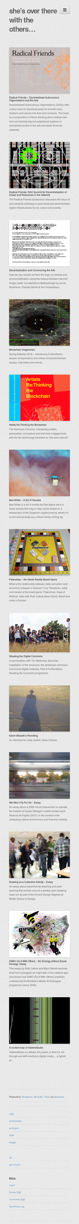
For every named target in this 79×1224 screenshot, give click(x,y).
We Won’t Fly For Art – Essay (25, 802)
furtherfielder (15, 1120)
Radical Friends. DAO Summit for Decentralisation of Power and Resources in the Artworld (38, 193)
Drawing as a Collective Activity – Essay (31, 882)
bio (10, 1157)
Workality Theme (42, 1096)
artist (11, 1113)
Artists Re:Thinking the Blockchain (28, 424)
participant (14, 1128)
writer (12, 1135)
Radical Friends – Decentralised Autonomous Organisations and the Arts (34, 99)
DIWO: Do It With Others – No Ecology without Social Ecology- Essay (38, 962)
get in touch (14, 1164)
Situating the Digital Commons (26, 656)
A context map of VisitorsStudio (26, 1047)
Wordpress (27, 1096)
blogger (12, 1142)
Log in (12, 1185)
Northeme (59, 1096)
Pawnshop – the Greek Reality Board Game (33, 579)
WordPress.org (16, 1206)
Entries (15, 1192)
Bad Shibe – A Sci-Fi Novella (25, 500)
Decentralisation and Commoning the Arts (32, 270)
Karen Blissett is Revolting (23, 735)
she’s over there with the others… (33, 19)
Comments (17, 1199)
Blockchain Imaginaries (22, 349)
